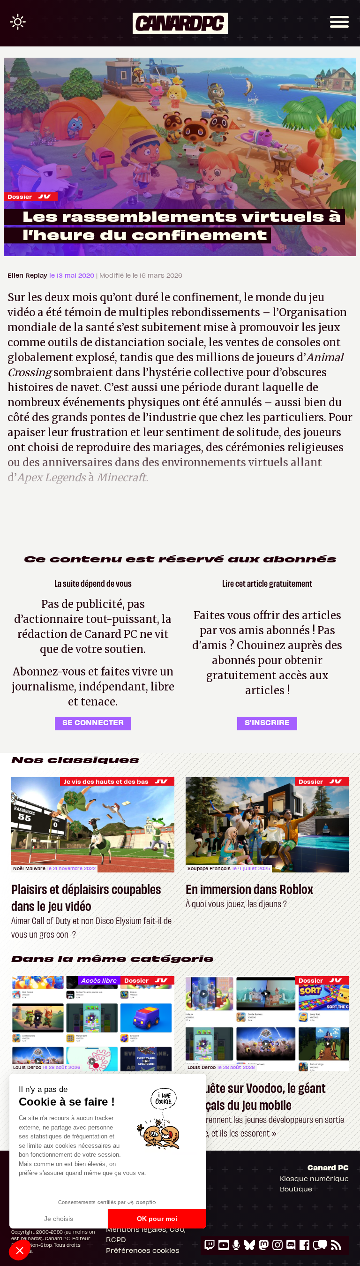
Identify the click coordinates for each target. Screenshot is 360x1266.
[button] (19, 1250)
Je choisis (58, 1218)
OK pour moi (157, 1218)
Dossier (20, 196)
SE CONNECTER (93, 722)
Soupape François (209, 868)
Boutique (296, 1188)
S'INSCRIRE (267, 722)
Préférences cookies (143, 1250)
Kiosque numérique (314, 1178)
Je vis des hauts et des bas (106, 781)
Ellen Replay (28, 275)
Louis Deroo (27, 1067)
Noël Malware (29, 868)
